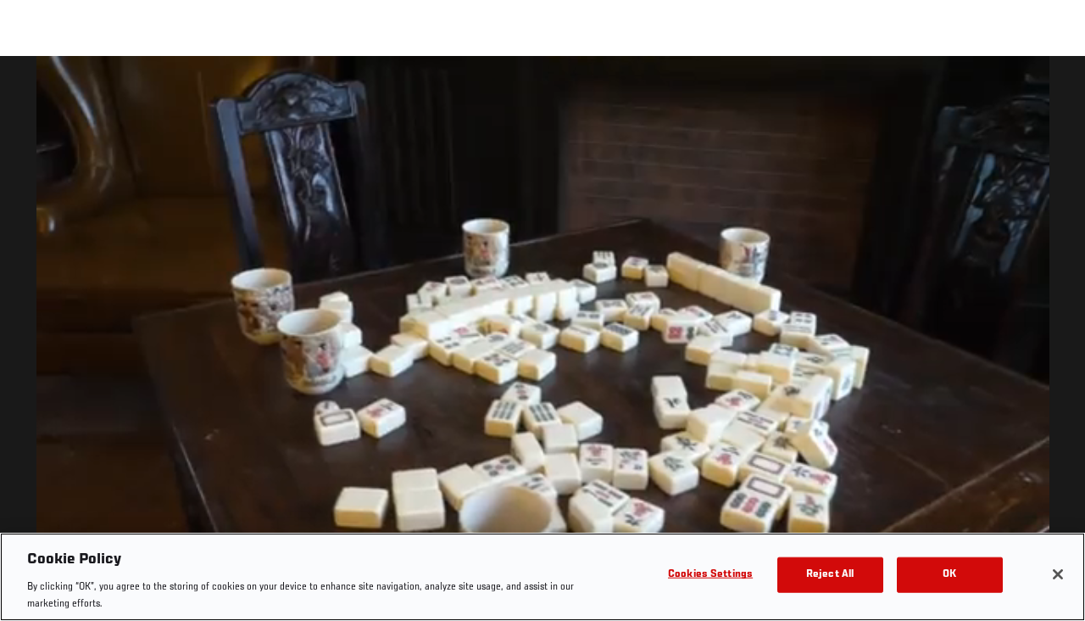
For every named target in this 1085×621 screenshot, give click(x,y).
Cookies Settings (710, 574)
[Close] (1058, 574)
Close (1053, 90)
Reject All (830, 574)
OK (949, 574)
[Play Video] (543, 341)
